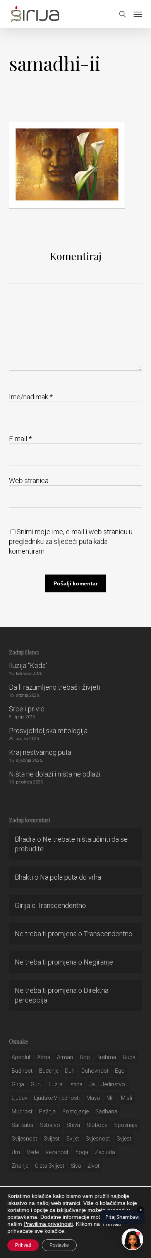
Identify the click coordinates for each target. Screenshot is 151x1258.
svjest (124, 1138)
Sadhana (106, 1111)
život (94, 1166)
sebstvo (50, 1125)
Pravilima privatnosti (48, 1224)
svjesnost (98, 1138)
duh (70, 1071)
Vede (33, 1152)
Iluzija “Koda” (28, 665)
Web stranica (28, 480)
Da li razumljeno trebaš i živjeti (54, 687)
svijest (52, 1138)
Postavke (59, 1245)
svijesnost (24, 1138)
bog (85, 1057)
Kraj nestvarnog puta (40, 752)
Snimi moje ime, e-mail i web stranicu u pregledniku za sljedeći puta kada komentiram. (70, 541)
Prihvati (23, 1245)
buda (129, 1057)
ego (120, 1071)
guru (37, 1084)
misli (126, 1098)
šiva (76, 1166)
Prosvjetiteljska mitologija (48, 730)
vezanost (57, 1152)
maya (93, 1098)
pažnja (47, 1111)
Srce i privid (27, 709)
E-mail (20, 439)
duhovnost (94, 1071)
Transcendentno (61, 905)
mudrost (22, 1111)
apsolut (21, 1057)
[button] (138, 14)
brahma (106, 1057)
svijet (72, 1138)
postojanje (75, 1111)
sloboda (97, 1125)
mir (110, 1098)
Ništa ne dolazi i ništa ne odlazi (54, 774)
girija (18, 1084)
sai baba (22, 1125)
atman (65, 1057)
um (16, 1152)
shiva (73, 1125)
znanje (20, 1166)
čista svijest (49, 1166)
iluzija (56, 1084)
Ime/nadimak (31, 397)
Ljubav (19, 1098)
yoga (81, 1152)
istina (75, 1084)
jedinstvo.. (114, 1084)
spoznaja (125, 1125)
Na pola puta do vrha (70, 877)
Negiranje (98, 962)
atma (43, 1057)
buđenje (48, 1071)
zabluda (105, 1152)
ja (92, 1084)
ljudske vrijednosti (57, 1098)
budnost (22, 1071)
